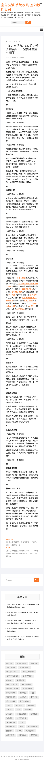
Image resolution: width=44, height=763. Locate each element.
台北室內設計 (27, 676)
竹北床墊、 (31, 303)
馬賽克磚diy (20, 309)
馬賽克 (19, 731)
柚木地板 (9, 710)
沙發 (18, 710)
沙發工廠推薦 (21, 714)
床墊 (32, 693)
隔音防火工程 (32, 726)
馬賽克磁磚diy (27, 289)
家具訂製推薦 (27, 688)
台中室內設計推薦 (12, 676)
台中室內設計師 (28, 672)
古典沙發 (34, 663)
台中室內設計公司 (12, 672)
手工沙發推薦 (10, 701)
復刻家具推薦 (10, 697)
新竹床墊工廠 (16, 292)
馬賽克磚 (34, 735)
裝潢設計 (22, 57)
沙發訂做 (9, 718)
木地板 (8, 705)
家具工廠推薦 (26, 684)
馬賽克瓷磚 (28, 301)
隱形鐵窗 (9, 731)
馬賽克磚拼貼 (27, 298)
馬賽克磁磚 (22, 735)
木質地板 (31, 705)
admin (14, 57)
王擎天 (22, 722)
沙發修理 (11, 295)
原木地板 (9, 663)
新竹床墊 (33, 295)
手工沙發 (34, 697)
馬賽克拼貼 (30, 731)
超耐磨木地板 (10, 726)
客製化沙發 (21, 680)
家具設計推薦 (10, 693)
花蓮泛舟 (32, 306)
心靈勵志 (23, 697)
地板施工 (9, 680)
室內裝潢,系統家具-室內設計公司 (20, 7)
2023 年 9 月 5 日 (14, 42)
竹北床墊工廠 (24, 284)
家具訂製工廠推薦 (12, 688)
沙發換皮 (34, 714)
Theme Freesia (38, 756)
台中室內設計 (24, 667)
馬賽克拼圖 (21, 278)
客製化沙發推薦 (11, 684)
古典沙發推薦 (10, 667)
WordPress (25, 760)
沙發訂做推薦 (21, 718)
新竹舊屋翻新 (24, 701)
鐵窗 (21, 726)
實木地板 (23, 693)
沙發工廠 (9, 714)
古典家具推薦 (21, 663)
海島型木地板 (10, 722)
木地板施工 (19, 705)
